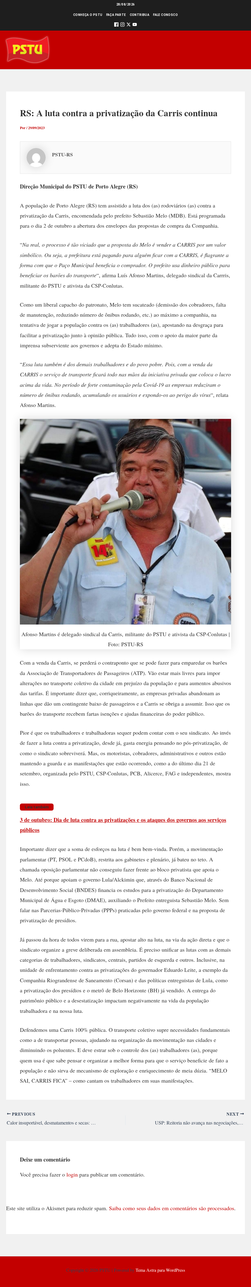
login (72, 1174)
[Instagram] (122, 25)
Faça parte (116, 15)
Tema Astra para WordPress (160, 1270)
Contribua (140, 15)
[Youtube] (135, 25)
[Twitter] (128, 25)
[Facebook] (116, 25)
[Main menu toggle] (237, 50)
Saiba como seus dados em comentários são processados (171, 1208)
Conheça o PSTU (88, 15)
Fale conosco (165, 15)
